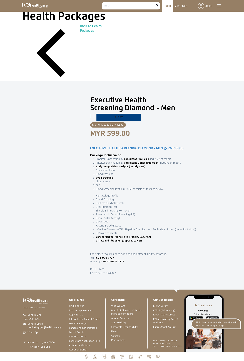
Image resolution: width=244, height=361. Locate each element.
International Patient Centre (84, 319)
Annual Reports (120, 318)
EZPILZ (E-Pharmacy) (164, 310)
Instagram (42, 342)
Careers (115, 336)
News (114, 331)
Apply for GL (76, 315)
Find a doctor (76, 306)
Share (120, 117)
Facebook (29, 342)
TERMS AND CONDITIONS (170, 346)
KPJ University (160, 306)
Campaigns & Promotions (83, 328)
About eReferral (78, 350)
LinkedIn (34, 347)
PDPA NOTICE (165, 344)
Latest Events (76, 332)
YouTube (45, 347)
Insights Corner (77, 337)
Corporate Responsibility (124, 327)
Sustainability (118, 323)
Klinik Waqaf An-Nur (164, 327)
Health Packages (78, 323)
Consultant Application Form (84, 341)
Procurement (118, 340)
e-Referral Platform (79, 345)
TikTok (52, 342)
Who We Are (118, 306)
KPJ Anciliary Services (165, 315)
